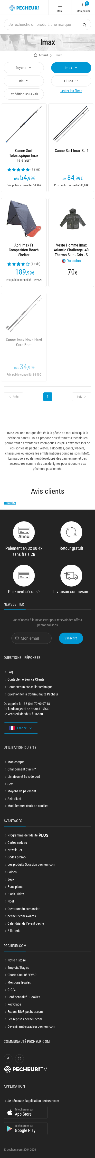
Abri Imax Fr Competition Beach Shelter (24, 250)
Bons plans (15, 887)
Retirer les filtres (71, 91)
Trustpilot (10, 503)
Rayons (21, 68)
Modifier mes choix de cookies (28, 806)
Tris (21, 81)
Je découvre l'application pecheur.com (33, 1101)
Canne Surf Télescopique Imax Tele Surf (23, 155)
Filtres (69, 81)
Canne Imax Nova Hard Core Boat (24, 342)
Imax (69, 68)
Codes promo (17, 857)
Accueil (43, 55)
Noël (11, 901)
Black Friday (16, 894)
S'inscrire (71, 638)
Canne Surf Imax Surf (71, 150)
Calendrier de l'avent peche (26, 923)
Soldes (12, 872)
